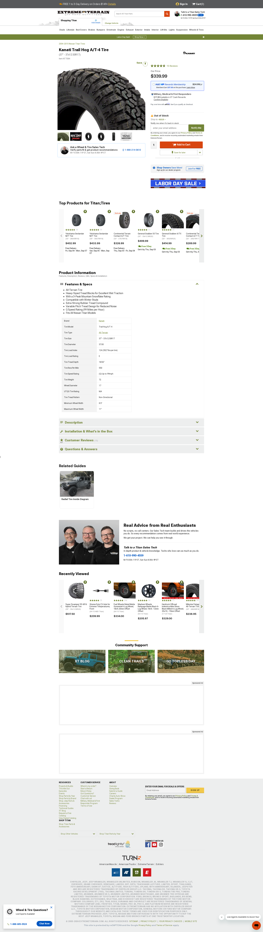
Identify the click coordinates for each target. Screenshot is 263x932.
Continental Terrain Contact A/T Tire (122, 236)
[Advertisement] (131, 705)
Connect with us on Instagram (161, 844)
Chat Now (44, 923)
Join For (194, 169)
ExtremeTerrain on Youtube (154, 844)
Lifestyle (70, 30)
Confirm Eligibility (161, 100)
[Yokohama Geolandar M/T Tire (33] (76, 220)
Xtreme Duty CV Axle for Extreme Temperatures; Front (100, 607)
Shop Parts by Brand (67, 798)
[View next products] (201, 235)
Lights (172, 30)
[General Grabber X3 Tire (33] (149, 220)
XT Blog (62, 811)
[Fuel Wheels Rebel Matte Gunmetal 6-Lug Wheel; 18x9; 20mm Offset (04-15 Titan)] (125, 591)
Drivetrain (111, 30)
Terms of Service (164, 925)
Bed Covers (81, 30)
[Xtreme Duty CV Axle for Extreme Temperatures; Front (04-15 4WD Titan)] (101, 591)
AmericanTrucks (127, 864)
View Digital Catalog (67, 818)
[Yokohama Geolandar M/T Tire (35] (101, 220)
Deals (62, 30)
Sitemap (133, 921)
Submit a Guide (115, 791)
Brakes (91, 30)
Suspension (182, 30)
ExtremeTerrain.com (84, 13)
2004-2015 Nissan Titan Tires (72, 44)
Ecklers (160, 864)
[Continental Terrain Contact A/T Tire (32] (197, 220)
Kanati (101, 321)
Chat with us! (86, 798)
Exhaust (130, 30)
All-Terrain (103, 333)
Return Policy (86, 791)
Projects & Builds (66, 786)
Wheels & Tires (196, 30)
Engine (121, 30)
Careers (112, 793)
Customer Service (88, 796)
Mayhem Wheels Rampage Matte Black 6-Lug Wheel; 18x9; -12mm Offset (148, 609)
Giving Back (114, 788)
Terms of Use (86, 806)
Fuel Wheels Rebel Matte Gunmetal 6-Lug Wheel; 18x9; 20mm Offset (124, 607)
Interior (155, 30)
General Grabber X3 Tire (148, 235)
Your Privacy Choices (170, 921)
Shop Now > (140, 37)
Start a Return (86, 788)
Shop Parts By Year (67, 796)
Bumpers (101, 30)
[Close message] (203, 37)
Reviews (112, 803)
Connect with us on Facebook (147, 844)
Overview (113, 786)
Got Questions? (87, 793)
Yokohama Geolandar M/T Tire (74, 236)
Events (62, 793)
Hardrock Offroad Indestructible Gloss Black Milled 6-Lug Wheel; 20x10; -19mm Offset (173, 609)
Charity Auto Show (117, 796)
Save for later (180, 152)
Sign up (195, 790)
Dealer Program (116, 798)
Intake (147, 30)
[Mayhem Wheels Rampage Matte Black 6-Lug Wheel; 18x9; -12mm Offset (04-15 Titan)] (149, 591)
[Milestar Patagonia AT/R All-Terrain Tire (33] (197, 591)
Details (112, 4)
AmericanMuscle (108, 864)
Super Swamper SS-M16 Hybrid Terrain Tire (76, 606)
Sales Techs (114, 801)
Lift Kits (163, 30)
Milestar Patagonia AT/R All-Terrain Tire (196, 606)
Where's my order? (88, 786)
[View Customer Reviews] (158, 66)
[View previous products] (61, 235)
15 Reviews (172, 66)
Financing (63, 806)
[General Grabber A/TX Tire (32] (173, 220)
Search (167, 14)
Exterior (139, 30)
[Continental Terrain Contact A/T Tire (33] (125, 220)
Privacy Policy (186, 133)
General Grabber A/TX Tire (171, 236)
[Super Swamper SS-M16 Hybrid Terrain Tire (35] (76, 591)
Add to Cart (183, 144)
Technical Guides (66, 808)
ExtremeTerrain (146, 864)
